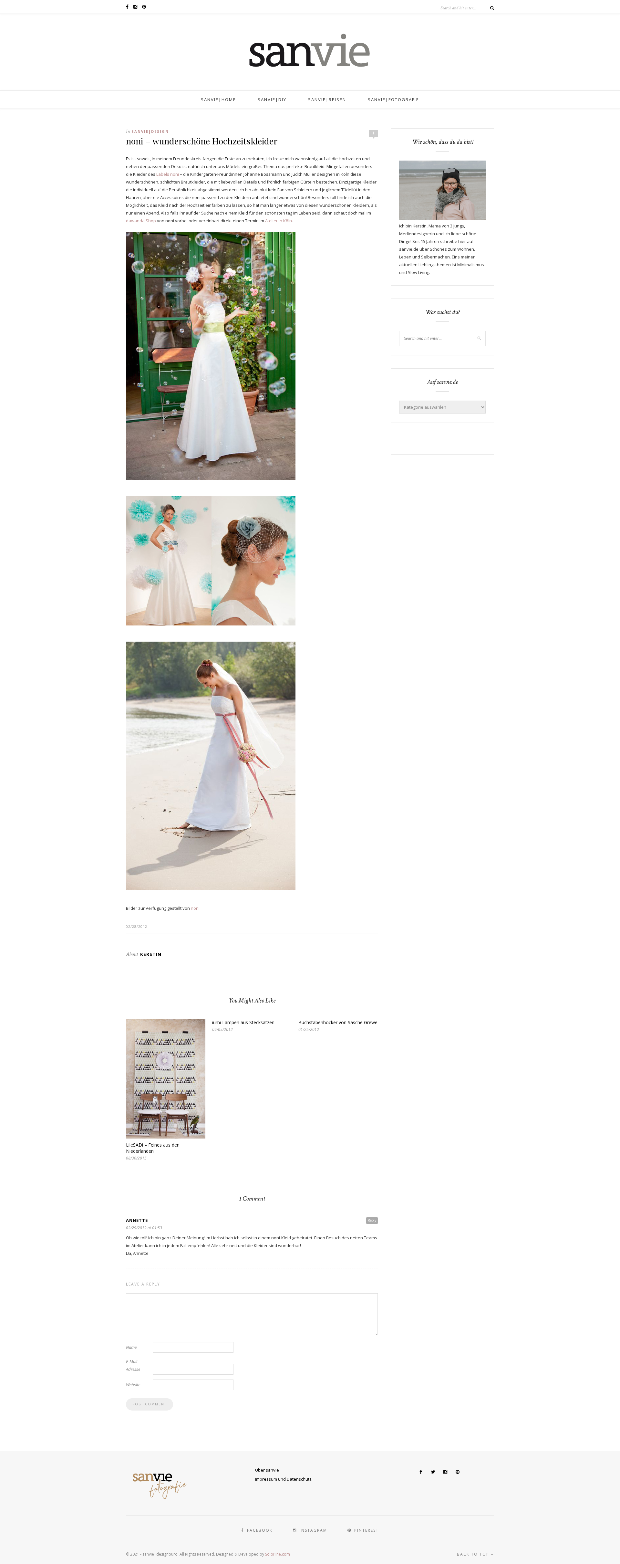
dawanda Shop (141, 221)
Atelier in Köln (278, 221)
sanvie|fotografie (393, 99)
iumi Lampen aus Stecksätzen (243, 1022)
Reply (372, 1220)
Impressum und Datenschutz (283, 1479)
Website (133, 1385)
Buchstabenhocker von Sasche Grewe (337, 1022)
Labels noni (167, 174)
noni (195, 908)
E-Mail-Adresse (133, 1365)
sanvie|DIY (272, 99)
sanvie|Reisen (327, 99)
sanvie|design (150, 131)
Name (131, 1347)
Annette (137, 1220)
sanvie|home (218, 99)
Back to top (474, 1554)
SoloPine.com (277, 1554)
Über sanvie (267, 1470)
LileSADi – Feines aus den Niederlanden (153, 1148)
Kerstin (150, 954)
